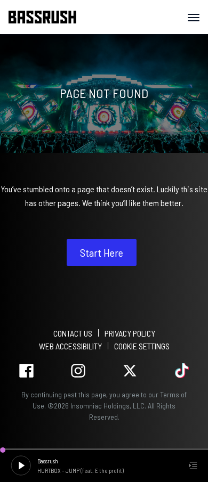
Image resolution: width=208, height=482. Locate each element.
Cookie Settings (142, 346)
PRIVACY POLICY (130, 333)
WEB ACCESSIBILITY (70, 346)
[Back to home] (46, 17)
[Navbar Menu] (193, 17)
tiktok (181, 371)
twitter (130, 371)
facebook (26, 371)
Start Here (101, 252)
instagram (78, 371)
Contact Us (72, 333)
